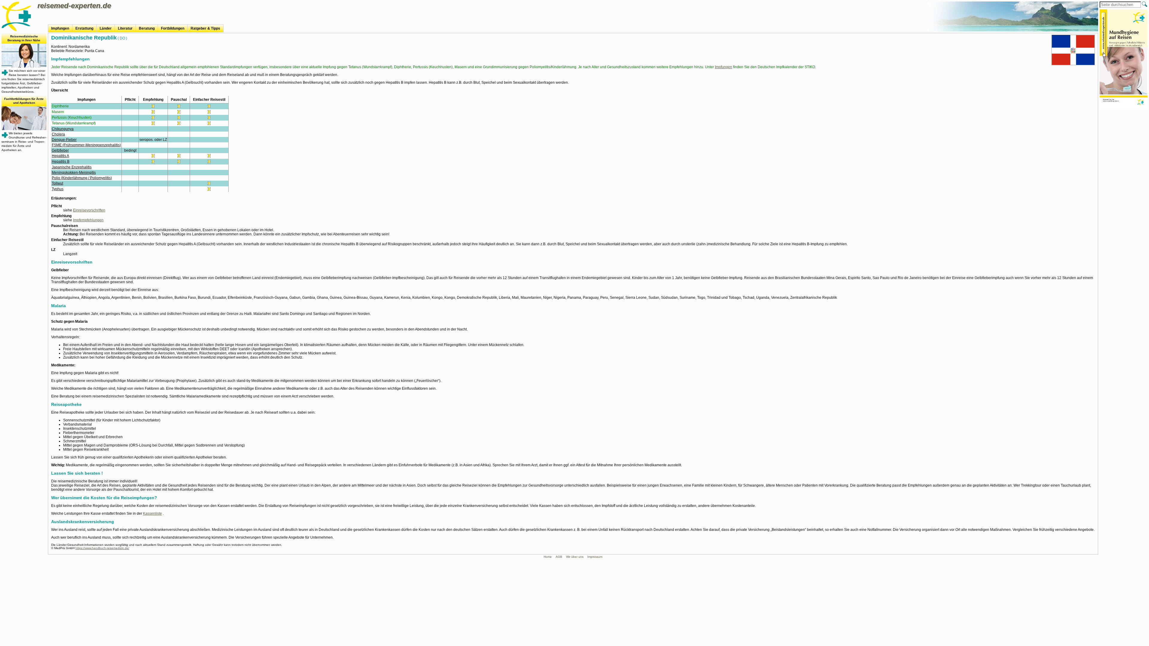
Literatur (125, 28)
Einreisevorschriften (89, 210)
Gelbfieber (60, 150)
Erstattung (84, 28)
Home (548, 556)
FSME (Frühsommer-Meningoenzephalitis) (86, 145)
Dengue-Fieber (64, 140)
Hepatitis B (60, 161)
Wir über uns (574, 556)
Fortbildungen (172, 28)
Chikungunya (63, 129)
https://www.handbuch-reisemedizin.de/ (102, 548)
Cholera (58, 134)
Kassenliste (152, 513)
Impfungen (60, 28)
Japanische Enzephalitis (72, 167)
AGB (559, 556)
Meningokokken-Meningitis (74, 172)
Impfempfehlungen (88, 220)
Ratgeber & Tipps (205, 28)
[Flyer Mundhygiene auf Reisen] (1124, 60)
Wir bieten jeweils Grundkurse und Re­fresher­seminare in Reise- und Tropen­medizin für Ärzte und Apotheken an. (23, 124)
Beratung (147, 28)
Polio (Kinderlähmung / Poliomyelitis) (82, 178)
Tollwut (57, 183)
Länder (106, 28)
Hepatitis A (60, 156)
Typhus (57, 189)
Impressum (594, 556)
